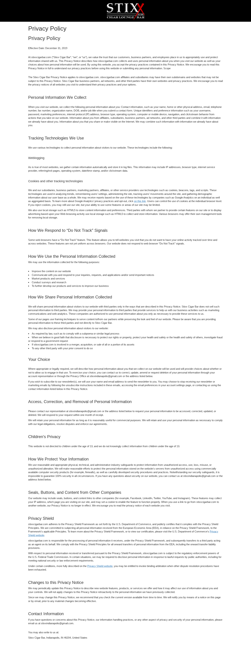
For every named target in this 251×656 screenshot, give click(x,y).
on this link (140, 201)
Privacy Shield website (100, 566)
